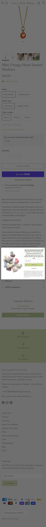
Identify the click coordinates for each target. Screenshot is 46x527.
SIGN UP (34, 265)
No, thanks (34, 268)
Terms (28, 277)
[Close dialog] (43, 249)
